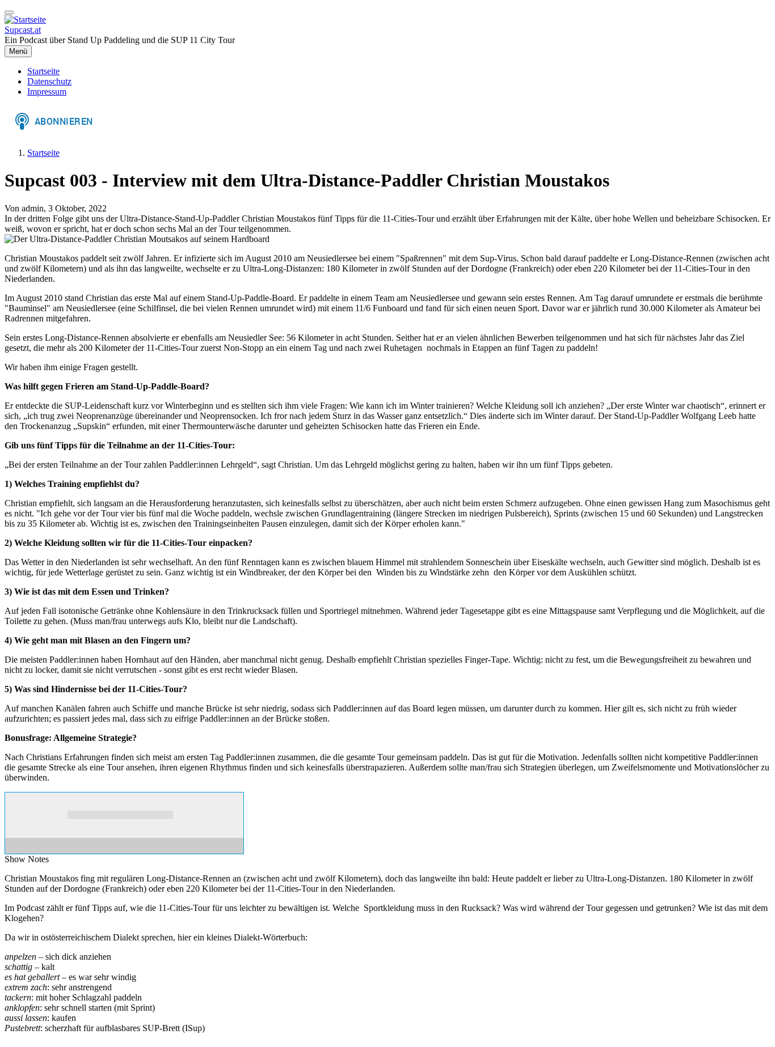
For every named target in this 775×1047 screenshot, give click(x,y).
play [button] (27, 815)
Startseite (43, 153)
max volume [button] (227, 815)
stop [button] (53, 815)
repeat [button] (120, 826)
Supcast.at (23, 30)
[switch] (9, 12)
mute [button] (185, 815)
